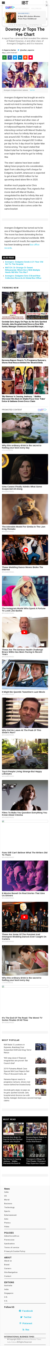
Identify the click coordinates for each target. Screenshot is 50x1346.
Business (8, 1204)
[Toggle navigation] (3, 2)
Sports (7, 1211)
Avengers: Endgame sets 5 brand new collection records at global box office (23, 277)
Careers (7, 1268)
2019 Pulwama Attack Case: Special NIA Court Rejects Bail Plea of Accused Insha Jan (16, 1071)
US (5, 1196)
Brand (6, 1265)
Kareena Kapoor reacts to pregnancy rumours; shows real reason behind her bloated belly (24, 361)
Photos (7, 1223)
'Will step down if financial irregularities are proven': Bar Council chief (16, 1060)
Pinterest (26, 1323)
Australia (8, 1285)
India (6, 1192)
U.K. (6, 1297)
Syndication (9, 1244)
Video (6, 1227)
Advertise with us (11, 1236)
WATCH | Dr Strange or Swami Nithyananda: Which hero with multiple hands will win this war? (22, 269)
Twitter (27, 1317)
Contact (7, 1276)
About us (8, 1261)
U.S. (6, 1301)
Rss (26, 1329)
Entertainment (10, 1215)
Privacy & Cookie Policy (14, 1251)
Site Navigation (11, 1272)
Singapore (8, 1293)
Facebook (27, 1311)
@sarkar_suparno (27, 50)
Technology (9, 1207)
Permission (9, 1240)
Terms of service (11, 1247)
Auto (6, 1219)
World (6, 1200)
